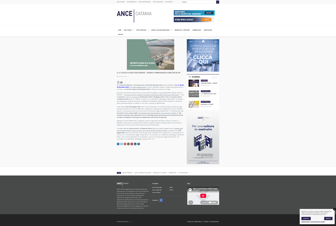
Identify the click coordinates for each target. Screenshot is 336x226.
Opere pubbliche (205, 91)
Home (119, 30)
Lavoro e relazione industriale (160, 30)
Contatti (120, 34)
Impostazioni (305, 222)
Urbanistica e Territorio (160, 173)
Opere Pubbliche (141, 30)
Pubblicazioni (208, 30)
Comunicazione (196, 30)
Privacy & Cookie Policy (194, 221)
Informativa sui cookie (318, 222)
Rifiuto (328, 218)
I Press (171, 190)
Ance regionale (157, 190)
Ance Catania (127, 30)
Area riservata (214, 221)
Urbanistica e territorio (182, 30)
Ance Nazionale (157, 187)
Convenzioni (169, 2)
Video (171, 187)
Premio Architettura (145, 2)
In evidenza (204, 80)
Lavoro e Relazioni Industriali (142, 173)
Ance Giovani (121, 2)
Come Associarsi (158, 2)
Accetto (306, 218)
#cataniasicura (131, 2)
